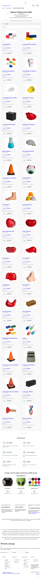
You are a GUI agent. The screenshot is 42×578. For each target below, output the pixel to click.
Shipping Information (25, 564)
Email (1, 552)
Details (4, 53)
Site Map (37, 573)
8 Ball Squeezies (7, 488)
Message (14, 552)
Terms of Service (26, 565)
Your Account (16, 562)
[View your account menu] (35, 5)
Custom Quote (16, 561)
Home (3, 8)
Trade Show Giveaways (6, 560)
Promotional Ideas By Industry (7, 566)
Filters (5, 26)
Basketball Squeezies (34, 488)
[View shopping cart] (32, 5)
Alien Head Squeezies (20, 488)
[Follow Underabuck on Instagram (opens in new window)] (7, 573)
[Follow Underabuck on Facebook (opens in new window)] (7, 572)
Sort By (3, 23)
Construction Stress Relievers (16, 523)
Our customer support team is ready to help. (33, 513)
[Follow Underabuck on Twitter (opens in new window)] (16, 573)
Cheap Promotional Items (8, 568)
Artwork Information (17, 559)
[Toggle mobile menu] (38, 5)
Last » (26, 433)
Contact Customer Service (26, 560)
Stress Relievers (9, 8)
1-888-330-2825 (35, 561)
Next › (22, 433)
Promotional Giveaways (6, 564)
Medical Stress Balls (27, 523)
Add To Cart (9, 53)
